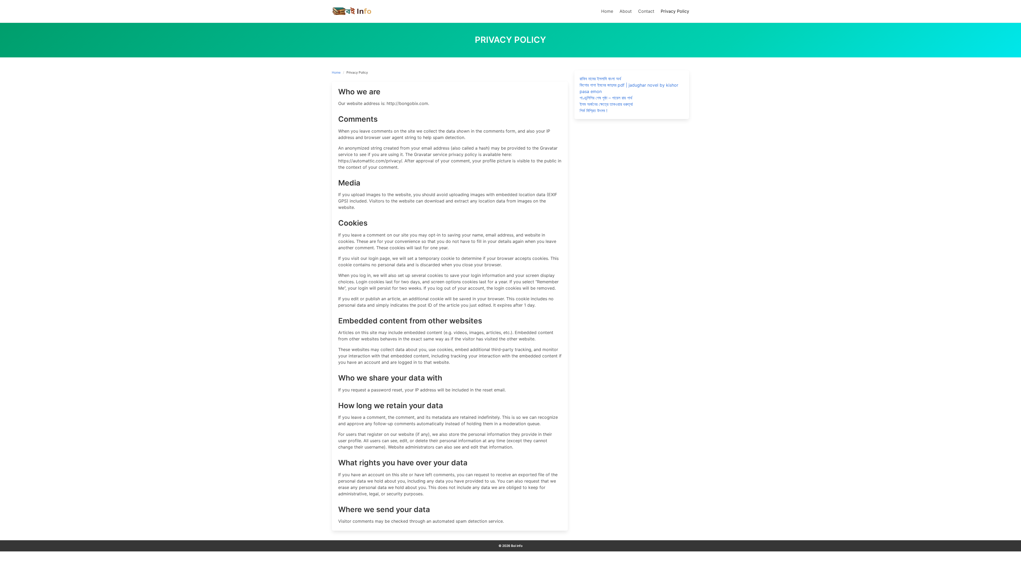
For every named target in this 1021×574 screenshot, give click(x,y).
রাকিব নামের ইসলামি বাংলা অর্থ (600, 78)
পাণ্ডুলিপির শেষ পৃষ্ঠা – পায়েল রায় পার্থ (606, 97)
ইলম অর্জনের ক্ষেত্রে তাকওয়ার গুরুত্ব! (606, 104)
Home (336, 72)
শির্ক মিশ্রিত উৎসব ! (593, 110)
